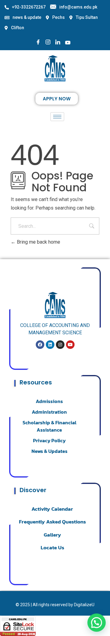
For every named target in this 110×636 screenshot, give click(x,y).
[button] (96, 622)
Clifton (17, 27)
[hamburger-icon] (57, 116)
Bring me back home (38, 242)
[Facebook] (38, 42)
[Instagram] (48, 42)
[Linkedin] (50, 344)
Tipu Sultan (87, 17)
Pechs (58, 17)
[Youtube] (68, 42)
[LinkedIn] (57, 42)
